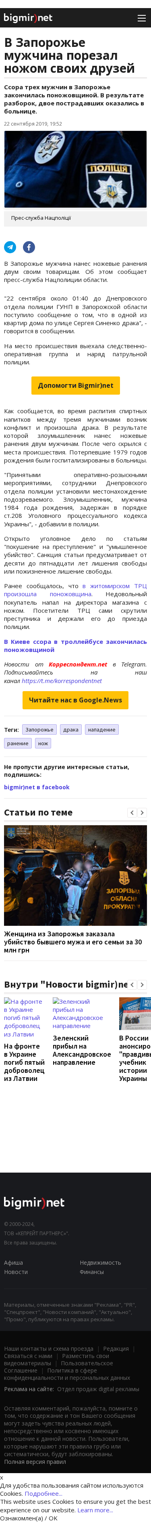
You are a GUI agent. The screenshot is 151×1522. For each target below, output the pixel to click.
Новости (16, 1272)
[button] (132, 813)
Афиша (13, 1262)
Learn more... (95, 1510)
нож (43, 743)
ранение (18, 743)
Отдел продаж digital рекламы (98, 1389)
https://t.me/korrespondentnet (62, 681)
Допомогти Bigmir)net (76, 385)
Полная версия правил (35, 1461)
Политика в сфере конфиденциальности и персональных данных (67, 1373)
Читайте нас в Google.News (75, 700)
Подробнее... (43, 1493)
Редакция (116, 1348)
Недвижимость (100, 1262)
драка (71, 729)
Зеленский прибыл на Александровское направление (82, 1050)
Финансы (92, 1272)
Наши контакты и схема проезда (48, 1348)
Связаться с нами (28, 1356)
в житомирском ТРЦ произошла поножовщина (75, 590)
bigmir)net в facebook (37, 787)
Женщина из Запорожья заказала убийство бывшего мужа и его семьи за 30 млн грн (73, 941)
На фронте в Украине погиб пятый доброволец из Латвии (24, 1062)
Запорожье (39, 729)
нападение (102, 729)
